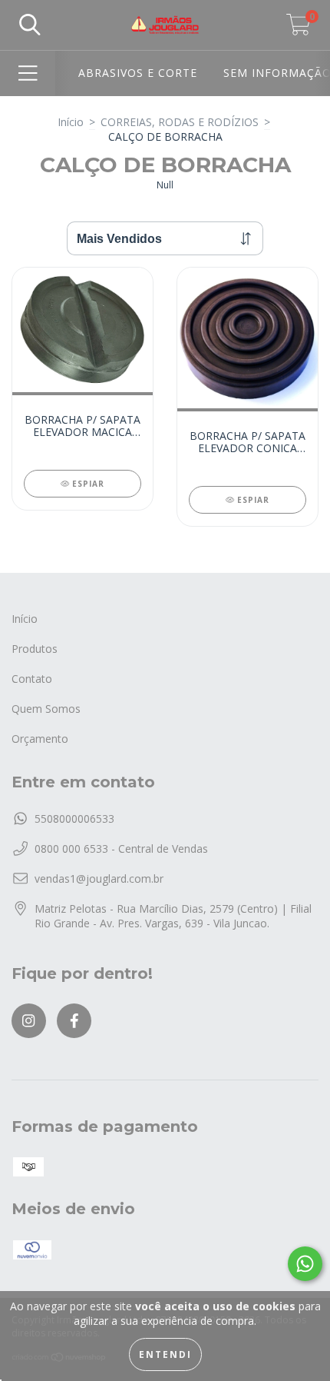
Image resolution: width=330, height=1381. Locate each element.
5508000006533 (74, 818)
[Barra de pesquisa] (30, 25)
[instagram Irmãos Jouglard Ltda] (29, 1020)
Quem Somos (46, 708)
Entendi (165, 1354)
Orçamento (40, 738)
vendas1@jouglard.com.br (99, 878)
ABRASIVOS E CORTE (137, 72)
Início (71, 122)
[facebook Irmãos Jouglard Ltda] (74, 1020)
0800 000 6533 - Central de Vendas (121, 848)
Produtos (35, 648)
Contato (32, 678)
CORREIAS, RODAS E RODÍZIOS (180, 122)
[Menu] (28, 73)
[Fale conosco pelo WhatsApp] (305, 1263)
